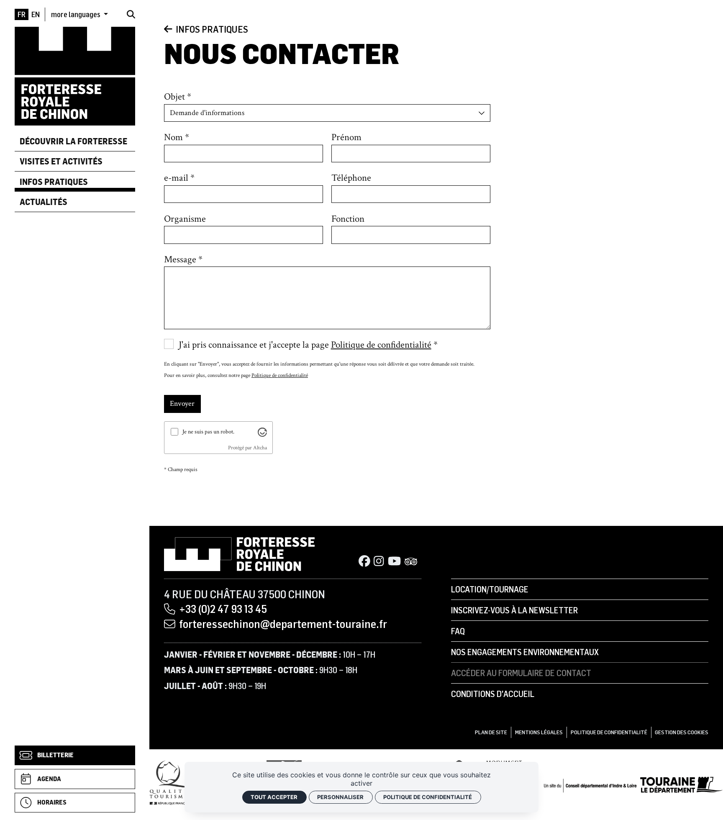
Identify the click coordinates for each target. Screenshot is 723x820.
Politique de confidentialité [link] (427, 797)
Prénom (346, 137)
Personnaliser (340, 797)
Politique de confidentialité (381, 344)
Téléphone (351, 178)
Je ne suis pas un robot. (208, 432)
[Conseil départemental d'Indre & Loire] (633, 784)
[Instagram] (379, 561)
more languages (76, 14)
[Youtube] (394, 561)
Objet (174, 96)
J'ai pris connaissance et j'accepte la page (305, 345)
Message (180, 259)
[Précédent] (168, 29)
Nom (173, 137)
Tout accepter (274, 797)
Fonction (347, 219)
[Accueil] (75, 75)
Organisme (185, 219)
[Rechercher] (131, 14)
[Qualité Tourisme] (170, 782)
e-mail (176, 178)
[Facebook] (364, 561)
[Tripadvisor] (411, 561)
